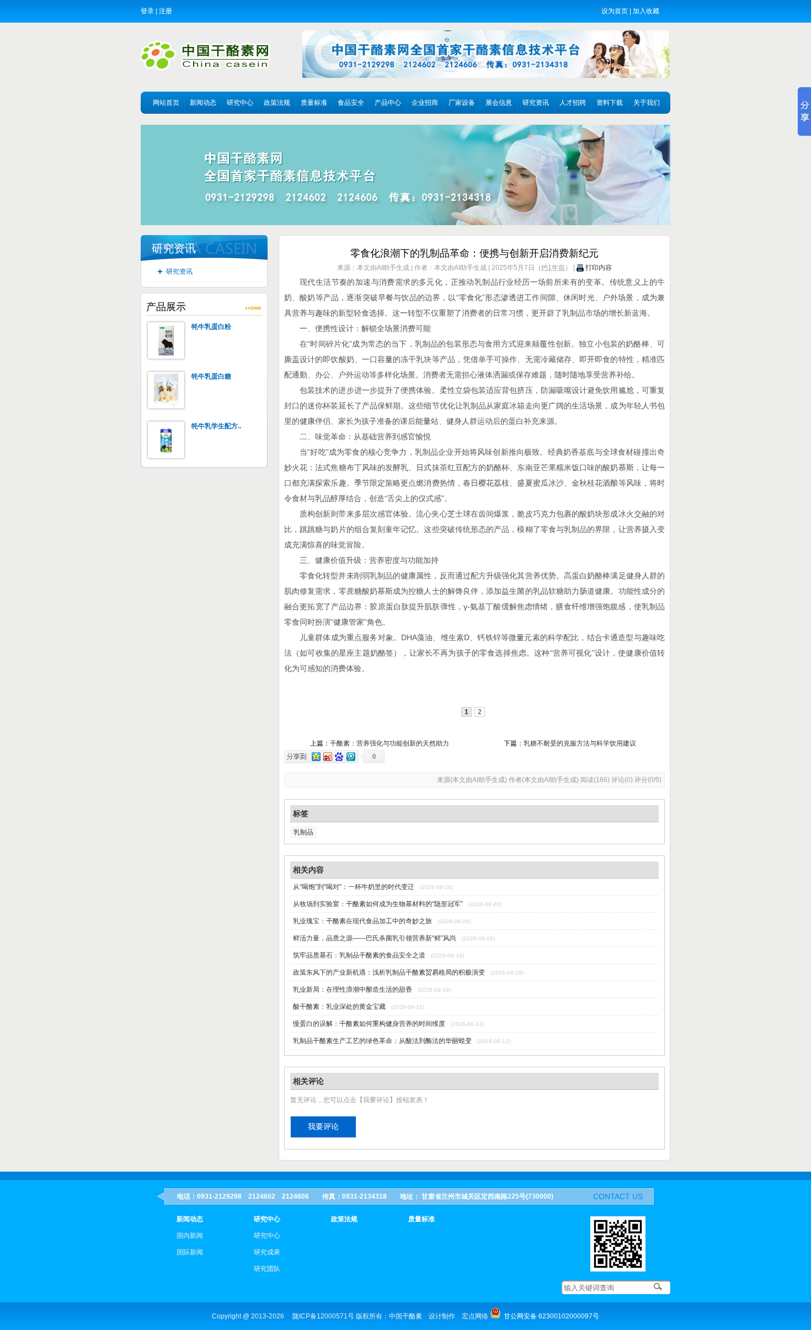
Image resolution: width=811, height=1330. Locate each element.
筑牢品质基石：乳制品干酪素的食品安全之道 (359, 955)
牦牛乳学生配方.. (216, 426)
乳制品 (303, 832)
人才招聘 (572, 103)
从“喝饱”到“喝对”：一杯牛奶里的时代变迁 (353, 887)
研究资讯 (535, 103)
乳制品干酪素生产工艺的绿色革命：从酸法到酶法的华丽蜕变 (382, 1041)
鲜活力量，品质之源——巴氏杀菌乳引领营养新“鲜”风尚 (374, 938)
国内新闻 (190, 1235)
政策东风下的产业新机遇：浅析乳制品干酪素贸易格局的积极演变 (389, 972)
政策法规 (277, 103)
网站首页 (166, 103)
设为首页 (614, 11)
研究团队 (267, 1269)
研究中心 (240, 103)
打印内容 (598, 268)
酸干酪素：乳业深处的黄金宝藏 (339, 1006)
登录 (147, 11)
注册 (165, 11)
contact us (618, 1196)
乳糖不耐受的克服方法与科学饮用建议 (580, 743)
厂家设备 (462, 103)
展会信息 (498, 103)
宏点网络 (475, 1316)
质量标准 (314, 103)
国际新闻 (190, 1252)
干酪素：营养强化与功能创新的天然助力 (389, 743)
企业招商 (425, 103)
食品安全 (351, 103)
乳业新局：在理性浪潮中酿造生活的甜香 (352, 989)
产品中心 (388, 103)
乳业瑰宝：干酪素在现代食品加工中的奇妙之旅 (362, 921)
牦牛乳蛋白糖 (211, 376)
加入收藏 (646, 11)
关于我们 (646, 103)
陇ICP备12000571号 (323, 1316)
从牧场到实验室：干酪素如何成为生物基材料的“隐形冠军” (378, 904)
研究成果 (267, 1252)
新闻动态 (203, 103)
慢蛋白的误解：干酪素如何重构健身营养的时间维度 (369, 1024)
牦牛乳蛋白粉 (211, 327)
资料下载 (609, 103)
